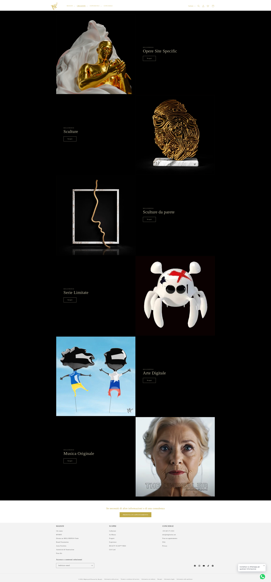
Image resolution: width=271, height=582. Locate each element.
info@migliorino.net (169, 535)
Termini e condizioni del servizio (130, 579)
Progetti (111, 538)
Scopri (149, 58)
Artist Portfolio (61, 546)
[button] (70, 6)
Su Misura (112, 535)
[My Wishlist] (208, 6)
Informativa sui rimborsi (148, 579)
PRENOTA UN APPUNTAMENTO (135, 515)
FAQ (163, 542)
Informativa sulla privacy (111, 579)
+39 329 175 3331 (168, 531)
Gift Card (112, 549)
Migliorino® (87, 579)
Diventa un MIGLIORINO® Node (67, 538)
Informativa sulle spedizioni (184, 579)
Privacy (164, 546)
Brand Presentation (62, 542)
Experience (112, 542)
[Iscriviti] (91, 565)
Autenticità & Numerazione (65, 549)
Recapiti (160, 579)
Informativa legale (169, 579)
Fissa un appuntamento (169, 538)
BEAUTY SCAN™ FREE (117, 546)
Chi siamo (59, 531)
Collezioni (112, 531)
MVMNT (59, 535)
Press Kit (59, 553)
